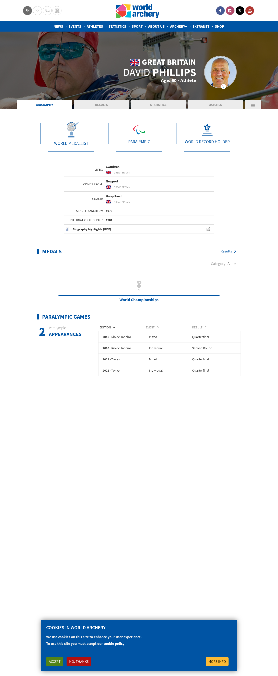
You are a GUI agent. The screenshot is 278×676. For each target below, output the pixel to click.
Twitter (239, 10)
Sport (137, 26)
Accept (55, 661)
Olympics (37, 10)
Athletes (95, 26)
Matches (215, 105)
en (27, 10)
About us (156, 26)
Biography (44, 105)
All (230, 263)
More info (217, 661)
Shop (219, 26)
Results (101, 105)
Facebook (220, 10)
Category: (219, 263)
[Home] (137, 11)
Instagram (230, 10)
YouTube (249, 10)
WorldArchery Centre (57, 10)
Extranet (201, 26)
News (58, 26)
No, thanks (79, 661)
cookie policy (114, 643)
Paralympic (47, 10)
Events (75, 26)
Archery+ (178, 26)
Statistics (117, 26)
